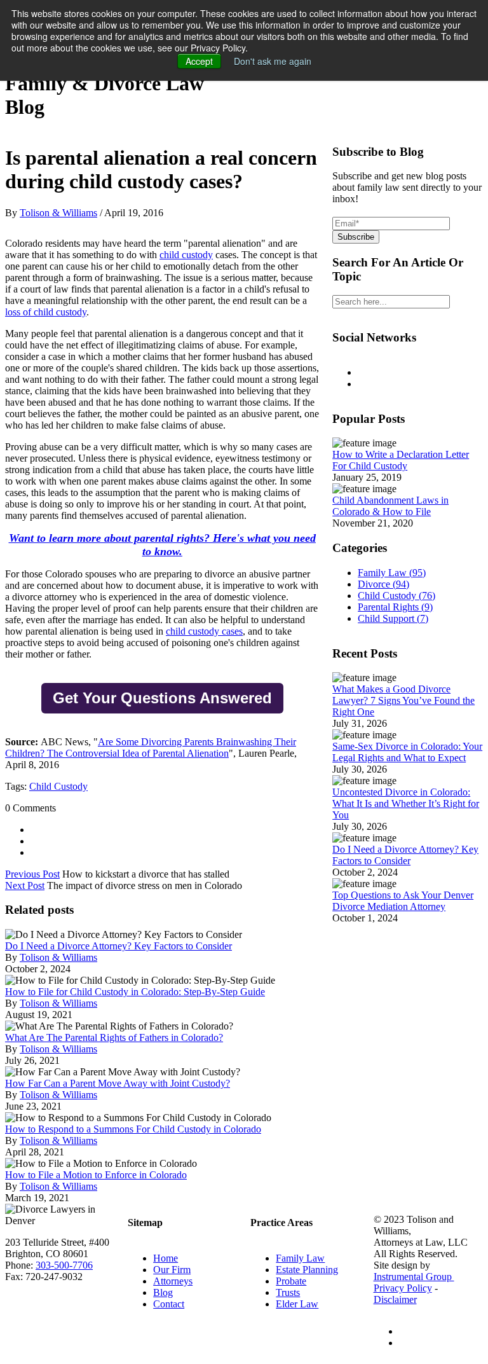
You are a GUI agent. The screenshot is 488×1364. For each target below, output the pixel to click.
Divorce (383, 584)
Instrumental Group (414, 1276)
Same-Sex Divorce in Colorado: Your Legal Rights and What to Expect (407, 752)
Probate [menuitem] (291, 1281)
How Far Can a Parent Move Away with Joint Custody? (117, 1083)
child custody (186, 254)
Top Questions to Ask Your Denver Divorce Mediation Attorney (402, 901)
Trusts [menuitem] (288, 1292)
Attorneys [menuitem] (173, 1281)
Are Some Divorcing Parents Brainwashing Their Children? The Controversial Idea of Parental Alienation (150, 747)
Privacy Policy (403, 1288)
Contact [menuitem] (168, 1304)
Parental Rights (395, 607)
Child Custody (58, 786)
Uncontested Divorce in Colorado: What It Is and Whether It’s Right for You (405, 803)
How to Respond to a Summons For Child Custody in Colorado (133, 1129)
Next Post (24, 885)
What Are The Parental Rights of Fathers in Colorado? (114, 1037)
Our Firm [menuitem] (172, 1269)
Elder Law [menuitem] (297, 1304)
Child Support (393, 618)
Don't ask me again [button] (272, 61)
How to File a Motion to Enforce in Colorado (96, 1174)
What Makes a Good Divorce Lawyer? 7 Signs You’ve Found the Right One (403, 700)
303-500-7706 (64, 1265)
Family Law (392, 572)
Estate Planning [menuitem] (307, 1269)
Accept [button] (199, 61)
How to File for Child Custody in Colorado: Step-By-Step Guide (135, 991)
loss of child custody (45, 312)
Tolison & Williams (58, 212)
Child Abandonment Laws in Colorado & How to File (390, 506)
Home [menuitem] (165, 1258)
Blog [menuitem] (163, 1292)
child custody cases (204, 631)
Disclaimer (395, 1299)
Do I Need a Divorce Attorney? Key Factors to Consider (118, 945)
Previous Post (32, 874)
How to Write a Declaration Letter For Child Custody (400, 460)
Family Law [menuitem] (300, 1258)
